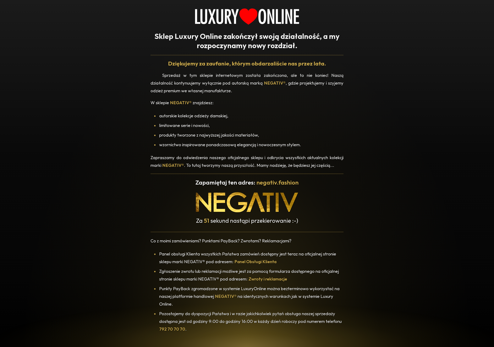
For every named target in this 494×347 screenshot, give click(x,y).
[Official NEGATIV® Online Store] (247, 211)
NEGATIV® (275, 83)
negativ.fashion (277, 182)
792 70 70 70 (172, 329)
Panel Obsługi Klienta (255, 261)
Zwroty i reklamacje (268, 279)
